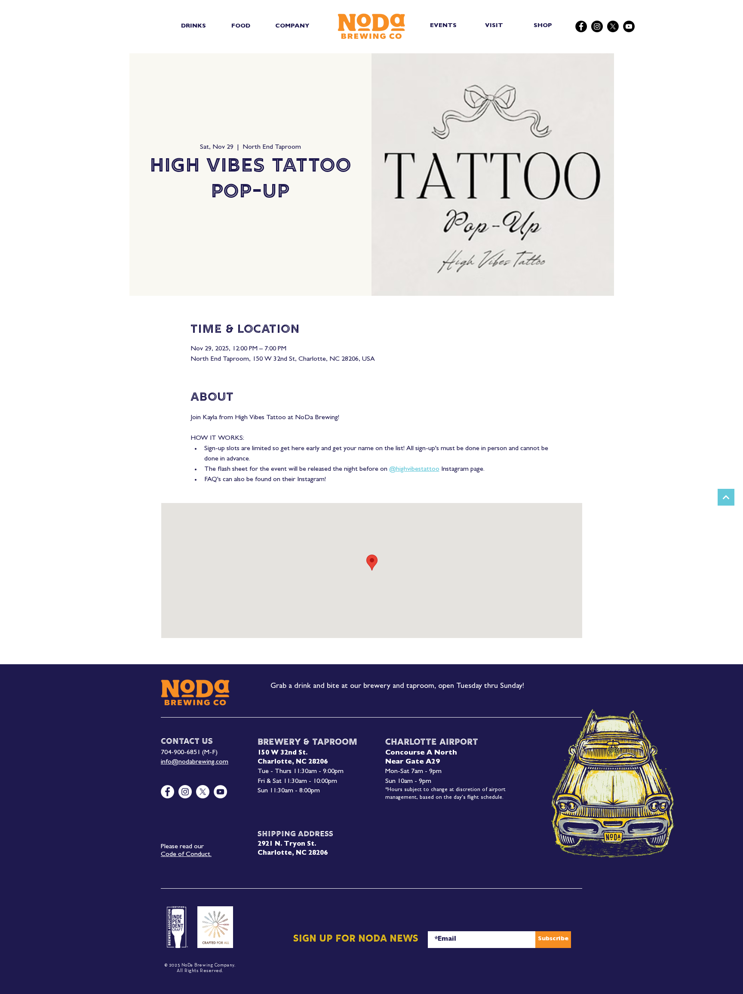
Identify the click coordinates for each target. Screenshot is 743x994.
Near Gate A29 (412, 762)
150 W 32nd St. (282, 753)
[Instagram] (597, 26)
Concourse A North (421, 753)
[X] (613, 26)
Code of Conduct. (186, 854)
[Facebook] (581, 26)
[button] (193, 26)
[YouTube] (629, 26)
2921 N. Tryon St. (287, 844)
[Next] (726, 497)
